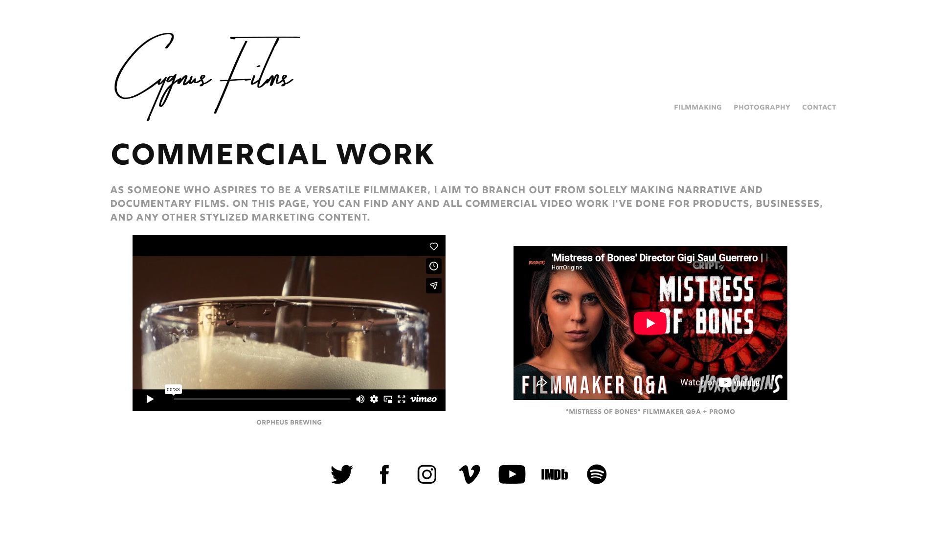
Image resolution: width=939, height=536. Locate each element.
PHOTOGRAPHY (762, 107)
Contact (819, 107)
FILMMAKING (698, 107)
